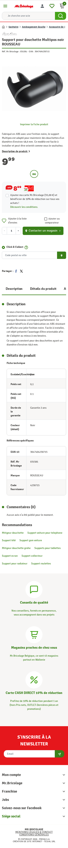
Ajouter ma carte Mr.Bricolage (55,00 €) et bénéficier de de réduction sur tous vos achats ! (34, 199)
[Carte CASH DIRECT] (34, 679)
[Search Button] (60, 16)
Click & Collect (14, 247)
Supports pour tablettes (47, 548)
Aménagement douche (33, 26)
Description (14, 289)
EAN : (31, 51)
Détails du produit (43, 289)
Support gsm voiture (30, 540)
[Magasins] (34, 634)
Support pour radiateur (14, 563)
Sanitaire (13, 26)
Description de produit (15, 151)
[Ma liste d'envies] (51, 5)
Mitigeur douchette (13, 532)
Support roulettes (41, 563)
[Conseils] (34, 589)
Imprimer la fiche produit (34, 124)
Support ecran (10, 555)
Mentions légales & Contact (34, 832)
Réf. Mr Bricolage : (11, 51)
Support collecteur (32, 555)
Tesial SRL (49, 841)
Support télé (9, 540)
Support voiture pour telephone (44, 532)
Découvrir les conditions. (24, 207)
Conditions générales (34, 834)
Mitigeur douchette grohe (16, 548)
